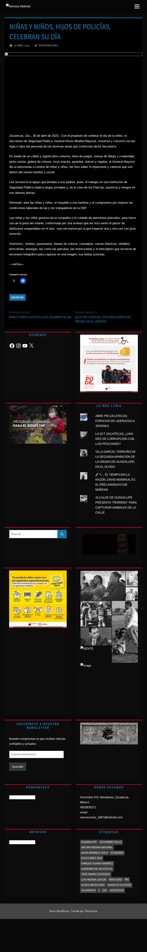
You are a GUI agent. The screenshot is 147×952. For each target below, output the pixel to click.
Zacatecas (17, 297)
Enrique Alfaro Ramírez (97, 863)
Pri (127, 879)
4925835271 (88, 807)
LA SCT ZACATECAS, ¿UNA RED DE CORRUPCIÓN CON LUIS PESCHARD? (114, 438)
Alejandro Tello (110, 842)
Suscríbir (17, 766)
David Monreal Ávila (94, 852)
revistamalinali (48, 45)
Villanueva (88, 890)
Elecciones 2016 (91, 858)
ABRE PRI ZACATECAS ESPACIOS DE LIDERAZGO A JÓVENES (115, 421)
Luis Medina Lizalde (93, 879)
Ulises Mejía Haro (93, 885)
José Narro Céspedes (95, 874)
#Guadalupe (89, 842)
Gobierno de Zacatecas (96, 869)
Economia (117, 852)
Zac (104, 890)
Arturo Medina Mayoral (97, 847)
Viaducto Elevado (119, 885)
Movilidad (115, 879)
